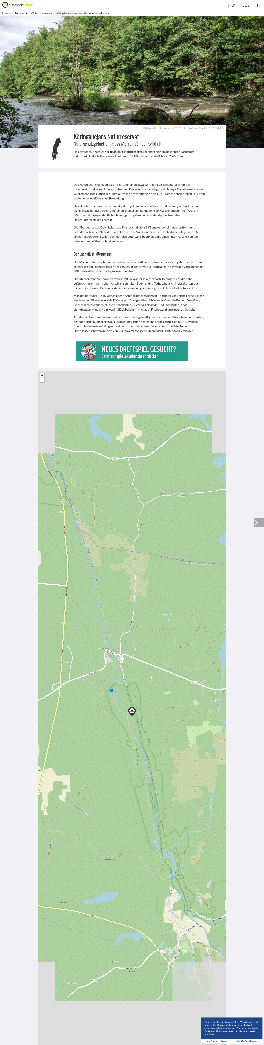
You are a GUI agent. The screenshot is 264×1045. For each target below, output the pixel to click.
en (258, 5)
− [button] (42, 380)
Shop (231, 5)
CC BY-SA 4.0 (216, 128)
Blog (246, 5)
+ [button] (42, 375)
